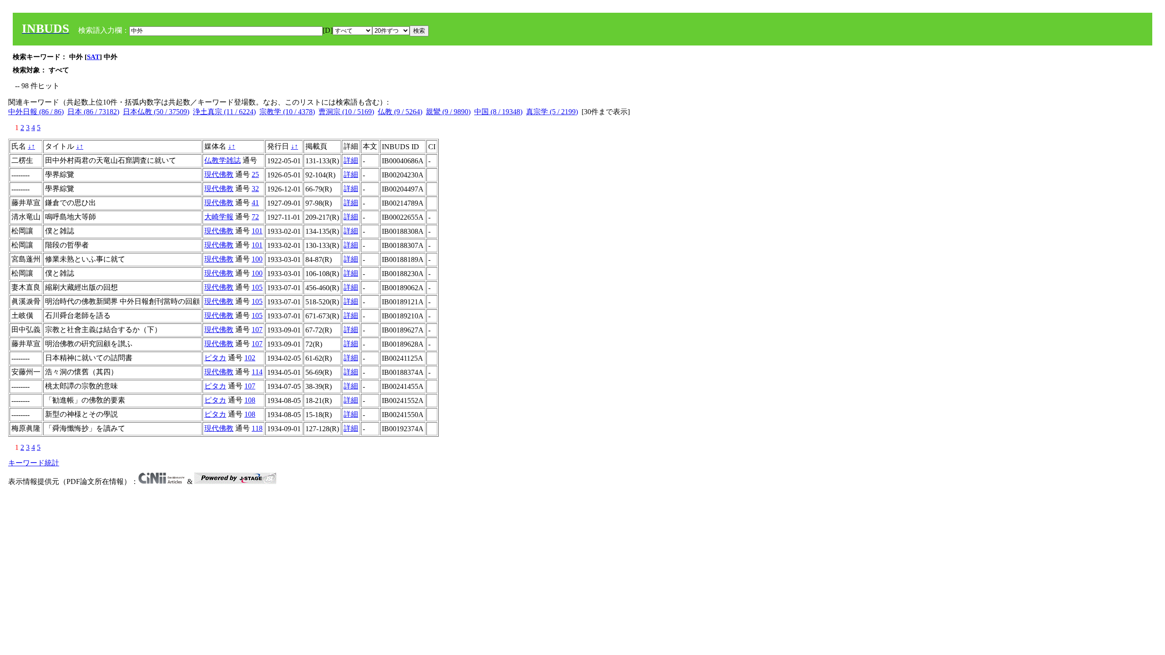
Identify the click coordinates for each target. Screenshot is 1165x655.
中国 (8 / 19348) (498, 112)
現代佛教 (218, 174)
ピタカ (215, 358)
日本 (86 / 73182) (93, 112)
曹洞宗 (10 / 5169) (346, 112)
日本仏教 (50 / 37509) (156, 112)
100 (257, 259)
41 (255, 203)
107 (257, 329)
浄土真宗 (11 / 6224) (224, 112)
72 (255, 217)
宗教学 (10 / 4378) (287, 112)
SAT (93, 56)
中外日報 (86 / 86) (36, 112)
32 (255, 188)
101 (257, 231)
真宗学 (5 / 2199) (552, 112)
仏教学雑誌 (222, 160)
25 (255, 174)
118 (257, 428)
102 (249, 358)
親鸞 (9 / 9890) (448, 112)
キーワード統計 (33, 463)
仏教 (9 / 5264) (400, 112)
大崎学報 (218, 217)
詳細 (351, 160)
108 (249, 400)
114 (257, 372)
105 (257, 287)
